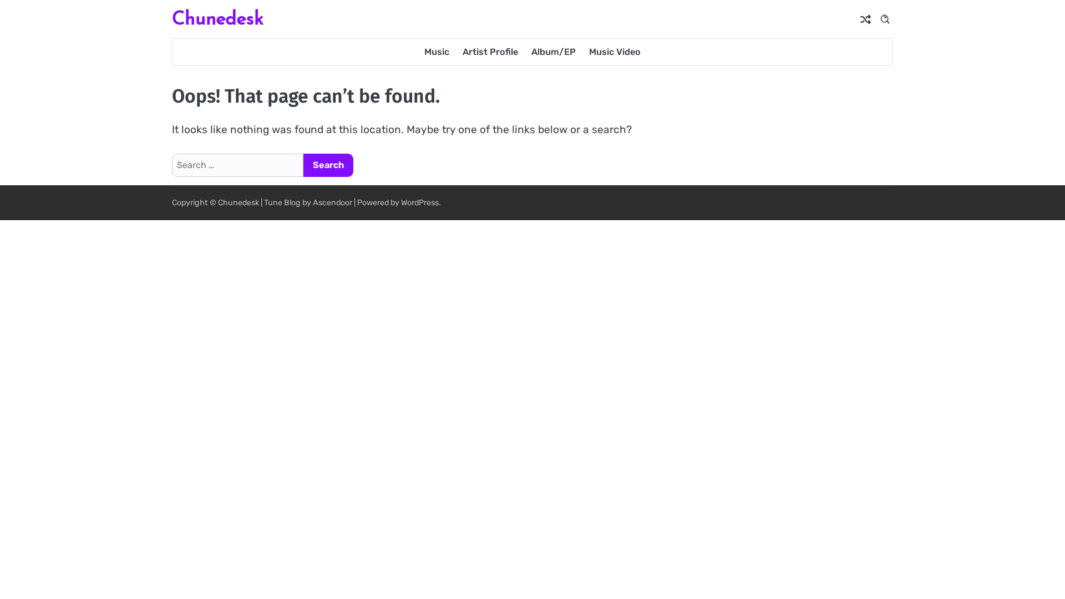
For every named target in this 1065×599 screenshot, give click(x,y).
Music (436, 52)
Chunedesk (217, 18)
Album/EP (553, 52)
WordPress (420, 202)
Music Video (615, 52)
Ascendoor (332, 202)
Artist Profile (490, 52)
